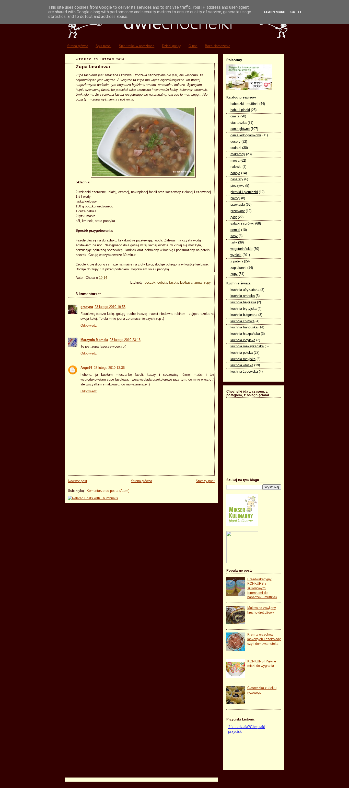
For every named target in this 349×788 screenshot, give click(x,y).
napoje (235, 173)
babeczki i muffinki (244, 104)
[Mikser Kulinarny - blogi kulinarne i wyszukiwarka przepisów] (242, 525)
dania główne (240, 129)
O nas (193, 46)
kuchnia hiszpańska (245, 334)
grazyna (86, 307)
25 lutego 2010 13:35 (109, 368)
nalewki (235, 167)
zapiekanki (238, 268)
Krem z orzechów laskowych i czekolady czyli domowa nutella (264, 639)
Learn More (274, 12)
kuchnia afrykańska (244, 290)
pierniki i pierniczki (244, 192)
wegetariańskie (241, 249)
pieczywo (237, 185)
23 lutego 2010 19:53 (110, 307)
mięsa (234, 160)
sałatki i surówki (242, 223)
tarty (233, 242)
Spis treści (103, 46)
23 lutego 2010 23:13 (125, 340)
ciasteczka (238, 123)
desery (235, 141)
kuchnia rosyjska (242, 359)
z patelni (236, 261)
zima (198, 282)
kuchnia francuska (244, 327)
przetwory (237, 211)
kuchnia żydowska (244, 371)
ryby (233, 217)
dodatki (235, 148)
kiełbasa (186, 282)
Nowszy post (77, 481)
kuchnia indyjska (242, 340)
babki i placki (240, 110)
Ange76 (86, 368)
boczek (150, 282)
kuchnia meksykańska (247, 346)
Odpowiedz (88, 325)
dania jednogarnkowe (245, 135)
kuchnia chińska (242, 321)
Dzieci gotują (171, 46)
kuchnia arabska (242, 296)
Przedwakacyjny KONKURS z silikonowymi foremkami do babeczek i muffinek (262, 588)
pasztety (236, 179)
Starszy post (205, 481)
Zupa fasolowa (93, 66)
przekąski (237, 204)
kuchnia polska (241, 352)
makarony (237, 154)
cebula (162, 282)
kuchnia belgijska (243, 302)
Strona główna (77, 46)
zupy (207, 282)
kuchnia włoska (241, 365)
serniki (235, 230)
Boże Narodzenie (217, 46)
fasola (173, 282)
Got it (296, 12)
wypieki (235, 255)
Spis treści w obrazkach (136, 46)
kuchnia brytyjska (243, 308)
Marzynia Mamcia (94, 340)
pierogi (235, 198)
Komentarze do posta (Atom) (108, 491)
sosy (234, 236)
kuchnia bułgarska (243, 315)
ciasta (234, 116)
